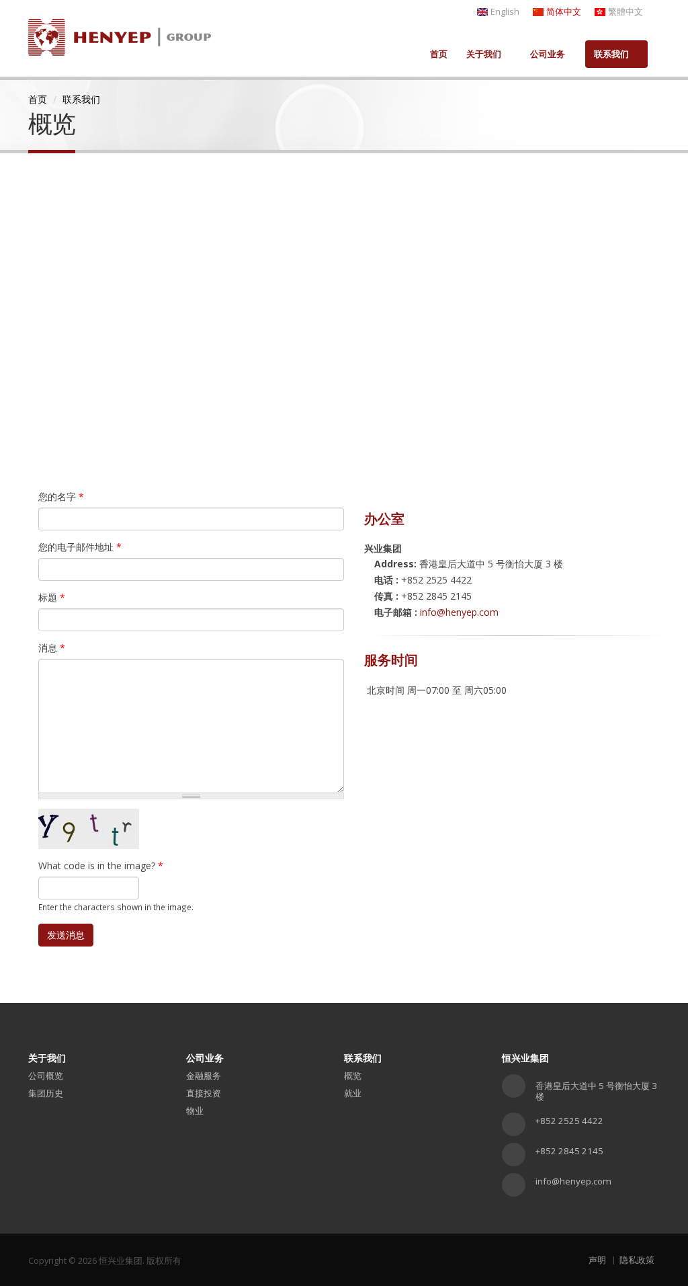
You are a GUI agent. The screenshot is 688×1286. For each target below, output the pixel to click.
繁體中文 (625, 11)
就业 (352, 1093)
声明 (597, 1260)
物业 (195, 1110)
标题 (51, 597)
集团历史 (45, 1093)
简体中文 (563, 11)
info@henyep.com (459, 612)
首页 (438, 54)
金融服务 (203, 1076)
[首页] (119, 32)
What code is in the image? (100, 865)
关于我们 (483, 54)
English (504, 11)
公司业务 (547, 54)
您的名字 (61, 496)
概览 (352, 1076)
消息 (51, 647)
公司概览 (45, 1076)
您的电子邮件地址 (80, 546)
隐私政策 (636, 1260)
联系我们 (611, 54)
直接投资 (203, 1093)
